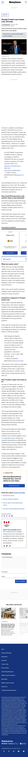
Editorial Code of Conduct (8, 675)
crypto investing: (19, 492)
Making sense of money (7, 683)
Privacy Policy (5, 668)
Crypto (5, 15)
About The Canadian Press (12, 529)
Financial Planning (6, 653)
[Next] (25, 617)
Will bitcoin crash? (8, 495)
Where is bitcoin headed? (10, 499)
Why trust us (7, 259)
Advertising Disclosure (7, 671)
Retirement (4, 656)
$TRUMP (7, 163)
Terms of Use (4, 664)
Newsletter (4, 679)
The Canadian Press (6, 24)
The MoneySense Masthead (8, 690)
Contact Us (4, 686)
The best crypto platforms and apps (13, 508)
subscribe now (14, 485)
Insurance (4, 660)
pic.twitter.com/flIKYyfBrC (12, 170)
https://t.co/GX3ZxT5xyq (12, 166)
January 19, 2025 (18, 361)
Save (2, 649)
